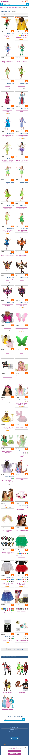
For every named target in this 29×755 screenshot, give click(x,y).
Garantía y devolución (14, 731)
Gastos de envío (14, 727)
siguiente (19, 649)
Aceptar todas (14, 751)
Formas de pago (14, 729)
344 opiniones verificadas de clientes (19, 744)
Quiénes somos (14, 734)
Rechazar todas (14, 753)
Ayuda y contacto (14, 725)
